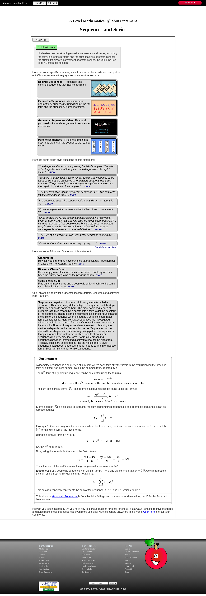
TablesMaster (44, 563)
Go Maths (43, 552)
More (72, 7)
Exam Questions (45, 572)
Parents (128, 563)
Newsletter (86, 558)
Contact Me (129, 569)
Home (127, 555)
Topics (66, 7)
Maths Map (57, 7)
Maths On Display (89, 566)
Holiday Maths (87, 563)
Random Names (88, 561)
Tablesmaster (34, 7)
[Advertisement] (103, 14)
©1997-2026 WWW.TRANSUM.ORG (103, 589)
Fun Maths (46, 7)
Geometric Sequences (65, 496)
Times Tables (44, 561)
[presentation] (87, 200)
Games (42, 555)
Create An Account (132, 552)
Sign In (6, 7)
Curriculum (86, 572)
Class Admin (87, 569)
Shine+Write (87, 552)
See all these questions (105, 247)
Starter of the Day (89, 549)
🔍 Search (190, 2)
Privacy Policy (130, 566)
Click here (149, 511)
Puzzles (42, 558)
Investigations (44, 569)
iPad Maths (43, 566)
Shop (127, 572)
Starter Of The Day (19, 7)
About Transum (131, 558)
